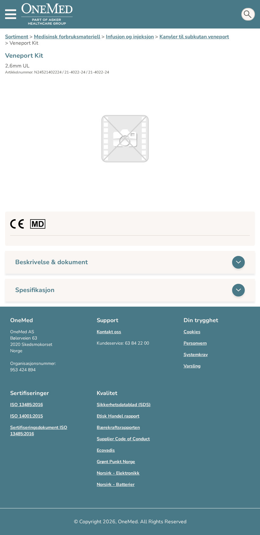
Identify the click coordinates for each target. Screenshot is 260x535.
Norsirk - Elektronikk (118, 473)
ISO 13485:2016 (26, 405)
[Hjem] (47, 14)
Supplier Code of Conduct (123, 439)
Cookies (192, 332)
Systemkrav (196, 355)
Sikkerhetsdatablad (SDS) (124, 405)
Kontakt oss (109, 332)
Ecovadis (106, 450)
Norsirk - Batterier (115, 484)
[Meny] (10, 14)
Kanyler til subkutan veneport (194, 36)
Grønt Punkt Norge (116, 462)
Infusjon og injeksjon (130, 36)
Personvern (195, 343)
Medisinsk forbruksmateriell (67, 36)
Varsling (192, 366)
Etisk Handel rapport (118, 416)
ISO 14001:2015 (26, 416)
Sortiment (16, 36)
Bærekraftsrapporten (118, 427)
